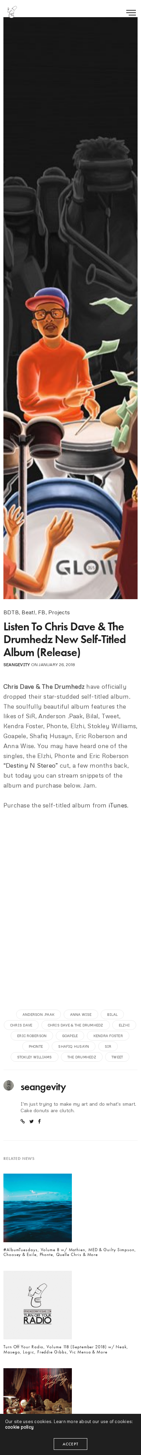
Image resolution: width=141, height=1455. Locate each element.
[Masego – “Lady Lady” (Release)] (37, 1404)
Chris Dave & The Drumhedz (75, 1025)
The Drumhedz (81, 1057)
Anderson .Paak (38, 1014)
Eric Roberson (32, 1036)
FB (41, 612)
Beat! (28, 612)
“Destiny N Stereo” (30, 765)
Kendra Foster (108, 1036)
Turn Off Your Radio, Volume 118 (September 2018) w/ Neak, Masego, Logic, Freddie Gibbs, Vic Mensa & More (65, 1349)
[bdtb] (12, 12)
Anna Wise (81, 1014)
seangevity (16, 664)
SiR (108, 1046)
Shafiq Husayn (73, 1046)
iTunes (117, 805)
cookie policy (19, 1427)
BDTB (11, 612)
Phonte (36, 1046)
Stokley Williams (34, 1057)
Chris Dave (21, 1025)
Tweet (117, 1057)
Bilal (112, 1014)
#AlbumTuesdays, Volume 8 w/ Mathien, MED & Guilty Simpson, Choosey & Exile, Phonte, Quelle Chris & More (69, 1252)
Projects (59, 612)
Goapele (70, 1036)
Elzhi (124, 1025)
